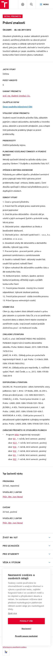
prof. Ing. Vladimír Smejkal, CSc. (16, 95)
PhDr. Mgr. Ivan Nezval (13, 496)
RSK (14, 447)
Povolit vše (26, 621)
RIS (14, 455)
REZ (14, 459)
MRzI (17, 434)
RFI (14, 438)
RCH (15, 443)
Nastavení (26, 629)
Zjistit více (12, 613)
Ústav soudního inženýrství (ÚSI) (17, 107)
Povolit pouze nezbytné (26, 636)
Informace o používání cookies (14, 647)
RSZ (14, 451)
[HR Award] (6, 651)
